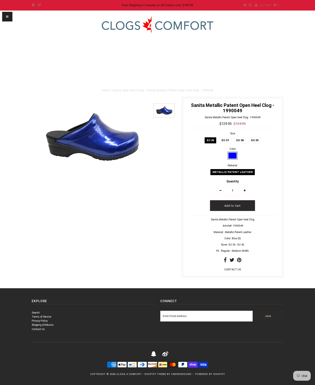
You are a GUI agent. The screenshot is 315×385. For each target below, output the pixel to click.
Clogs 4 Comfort (129, 374)
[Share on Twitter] (232, 260)
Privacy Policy (40, 320)
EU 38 (240, 140)
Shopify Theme (155, 374)
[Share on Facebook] (225, 260)
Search (36, 312)
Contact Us (38, 329)
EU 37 (225, 140)
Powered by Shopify (210, 374)
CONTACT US (232, 269)
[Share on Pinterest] (239, 260)
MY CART (269, 5)
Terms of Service (41, 316)
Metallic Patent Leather (233, 172)
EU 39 (254, 140)
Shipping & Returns (43, 324)
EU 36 (210, 140)
